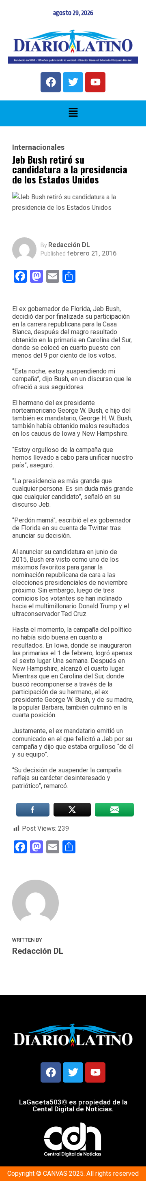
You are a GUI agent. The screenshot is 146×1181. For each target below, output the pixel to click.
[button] (73, 113)
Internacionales (38, 147)
